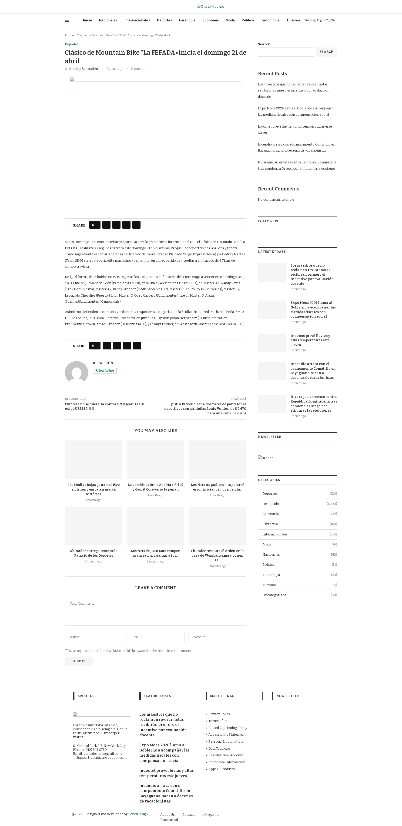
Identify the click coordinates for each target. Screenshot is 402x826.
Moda (230, 20)
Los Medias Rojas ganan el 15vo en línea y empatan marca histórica (93, 489)
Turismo (293, 20)
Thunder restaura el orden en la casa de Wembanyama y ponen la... (218, 555)
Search (264, 44)
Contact (188, 815)
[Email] (82, 7)
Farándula (187, 20)
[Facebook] (66, 7)
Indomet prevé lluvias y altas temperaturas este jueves (310, 340)
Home (69, 35)
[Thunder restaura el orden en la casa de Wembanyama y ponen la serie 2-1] (217, 526)
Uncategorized (300, 595)
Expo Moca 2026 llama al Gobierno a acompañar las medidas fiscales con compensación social (313, 309)
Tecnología (270, 20)
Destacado (300, 504)
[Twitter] (71, 7)
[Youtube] (77, 7)
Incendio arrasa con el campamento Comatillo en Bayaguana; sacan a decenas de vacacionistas (313, 371)
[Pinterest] (314, 814)
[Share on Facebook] (106, 225)
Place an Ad (169, 820)
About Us (167, 815)
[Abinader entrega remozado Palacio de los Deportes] (93, 526)
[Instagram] (308, 814)
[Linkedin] (321, 814)
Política (248, 20)
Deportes (164, 20)
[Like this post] (96, 225)
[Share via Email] (136, 225)
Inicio (87, 20)
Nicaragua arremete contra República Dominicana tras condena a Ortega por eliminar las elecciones (314, 404)
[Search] (334, 7)
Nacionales (108, 20)
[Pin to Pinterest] (126, 225)
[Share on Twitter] (116, 225)
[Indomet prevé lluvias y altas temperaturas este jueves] (272, 343)
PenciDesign (138, 814)
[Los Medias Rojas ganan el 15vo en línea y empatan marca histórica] (93, 459)
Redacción (90, 69)
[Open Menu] (67, 20)
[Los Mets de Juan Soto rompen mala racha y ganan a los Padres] (155, 526)
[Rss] (87, 7)
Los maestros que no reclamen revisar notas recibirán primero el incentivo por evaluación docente (293, 90)
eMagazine (211, 815)
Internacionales (137, 20)
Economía (210, 20)
